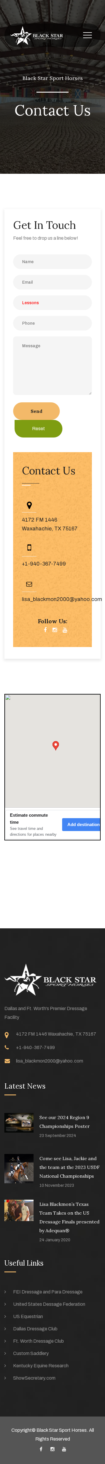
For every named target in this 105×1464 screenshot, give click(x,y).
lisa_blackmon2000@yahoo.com (62, 599)
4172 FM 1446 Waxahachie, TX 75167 (56, 1033)
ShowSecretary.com (34, 1378)
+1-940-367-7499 (44, 564)
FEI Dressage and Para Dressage (48, 1291)
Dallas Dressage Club (35, 1328)
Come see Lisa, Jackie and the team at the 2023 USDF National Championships (69, 1167)
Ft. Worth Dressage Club (38, 1341)
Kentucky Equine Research (41, 1365)
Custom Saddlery (31, 1353)
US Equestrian (28, 1316)
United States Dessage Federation (49, 1304)
